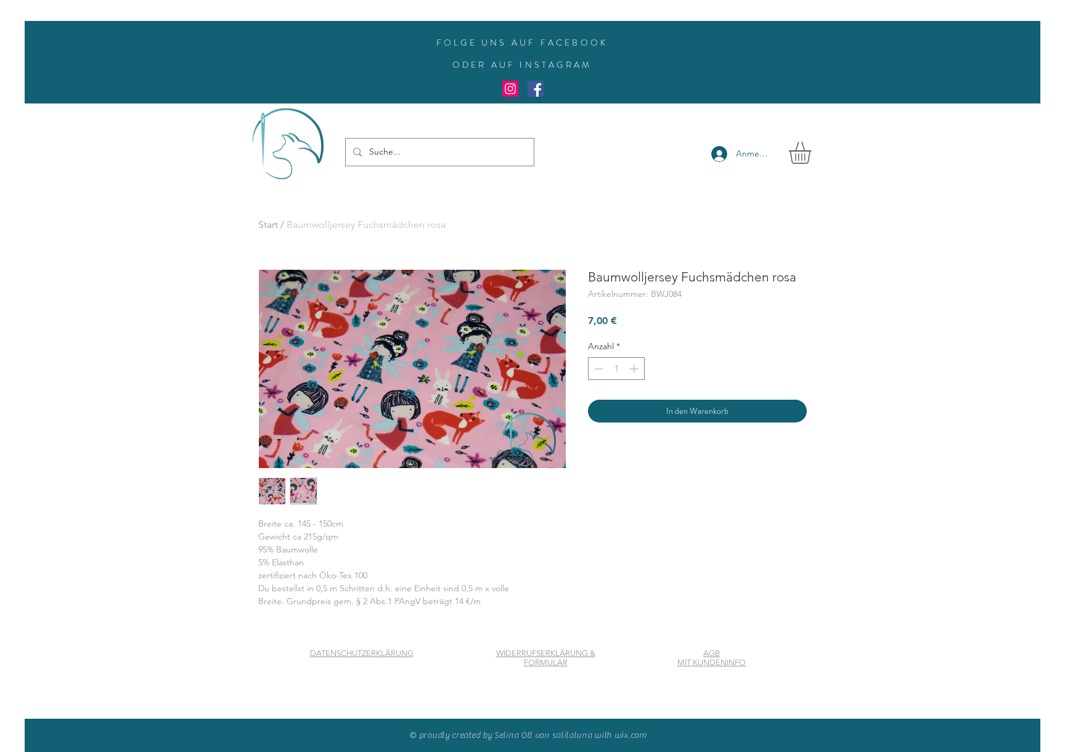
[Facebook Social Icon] (536, 89)
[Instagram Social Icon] (510, 89)
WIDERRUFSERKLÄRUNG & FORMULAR (545, 658)
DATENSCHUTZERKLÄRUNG (362, 653)
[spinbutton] (616, 368)
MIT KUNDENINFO (711, 662)
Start (268, 224)
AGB (711, 653)
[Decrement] (597, 368)
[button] (813, 153)
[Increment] (635, 368)
